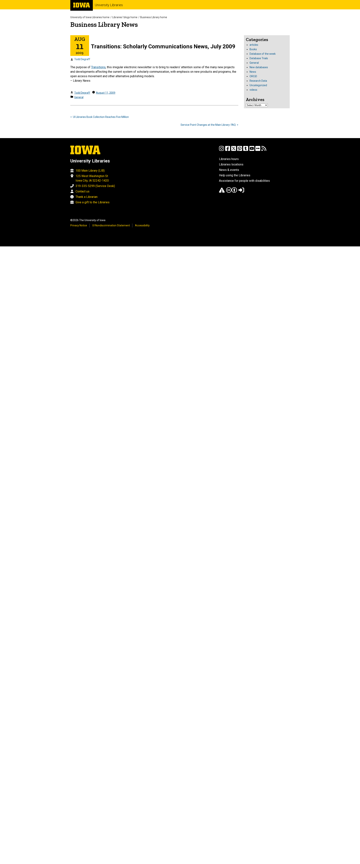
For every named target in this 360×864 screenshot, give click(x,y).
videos (253, 89)
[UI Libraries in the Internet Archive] (222, 192)
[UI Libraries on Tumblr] (245, 150)
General (78, 97)
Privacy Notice (78, 225)
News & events (229, 170)
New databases (259, 67)
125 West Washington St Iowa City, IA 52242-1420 (92, 178)
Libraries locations (231, 164)
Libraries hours (229, 159)
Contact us (82, 191)
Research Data (258, 80)
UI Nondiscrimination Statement (111, 225)
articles (254, 44)
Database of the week (263, 53)
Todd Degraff (82, 59)
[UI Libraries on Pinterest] (239, 150)
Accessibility (142, 225)
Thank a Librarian (87, 197)
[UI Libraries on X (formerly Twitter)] (233, 150)
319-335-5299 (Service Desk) (95, 186)
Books (253, 49)
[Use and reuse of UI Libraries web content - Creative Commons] (231, 192)
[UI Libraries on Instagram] (221, 150)
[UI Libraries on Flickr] (257, 150)
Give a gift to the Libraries (93, 202)
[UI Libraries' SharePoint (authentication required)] (241, 192)
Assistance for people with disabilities (244, 181)
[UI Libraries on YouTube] (251, 150)
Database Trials (259, 58)
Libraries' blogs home (124, 17)
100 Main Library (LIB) (90, 170)
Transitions (98, 67)
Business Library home (153, 17)
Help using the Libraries (234, 175)
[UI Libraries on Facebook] (227, 150)
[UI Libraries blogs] (263, 150)
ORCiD (253, 76)
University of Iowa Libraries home (90, 17)
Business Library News (104, 24)
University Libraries (109, 5)
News (253, 71)
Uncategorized (258, 85)
